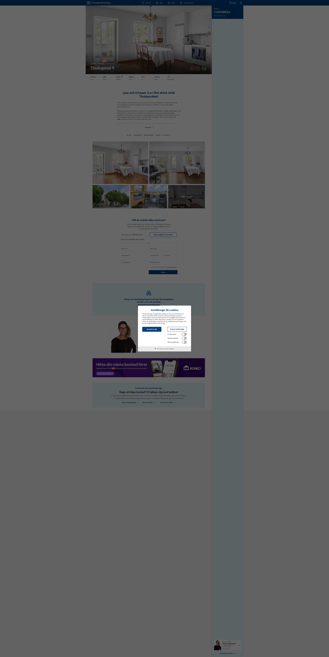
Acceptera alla (152, 329)
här (164, 323)
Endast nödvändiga (177, 329)
